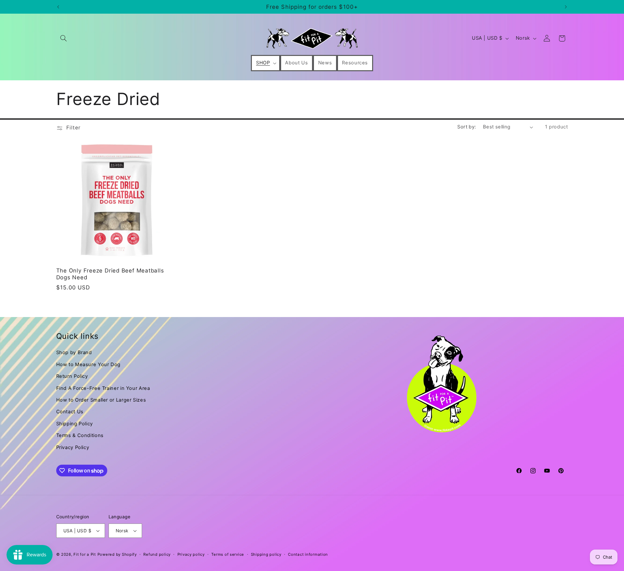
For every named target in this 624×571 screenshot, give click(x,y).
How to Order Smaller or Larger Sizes (101, 400)
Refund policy (157, 554)
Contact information (308, 554)
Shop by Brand (74, 352)
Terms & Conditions (80, 435)
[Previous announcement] (58, 6)
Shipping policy (266, 554)
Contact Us (70, 412)
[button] (63, 38)
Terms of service (227, 554)
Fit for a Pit (84, 554)
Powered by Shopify (117, 554)
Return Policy (72, 376)
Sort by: (466, 127)
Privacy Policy (72, 447)
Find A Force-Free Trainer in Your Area (103, 388)
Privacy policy (191, 554)
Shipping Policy (74, 424)
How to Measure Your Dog (88, 364)
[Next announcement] (566, 6)
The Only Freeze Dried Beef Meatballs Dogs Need (110, 274)
